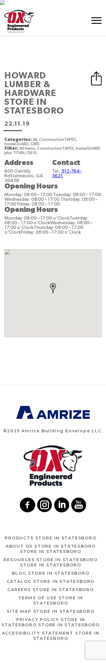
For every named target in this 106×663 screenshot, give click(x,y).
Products (50, 538)
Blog (50, 573)
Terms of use (50, 600)
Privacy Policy (50, 622)
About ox (51, 549)
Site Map (50, 611)
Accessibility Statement (51, 635)
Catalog (51, 581)
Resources (50, 562)
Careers (50, 589)
